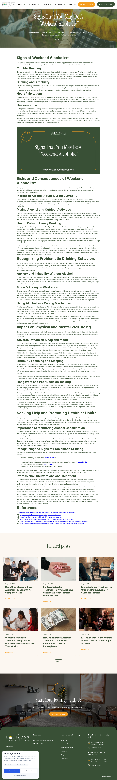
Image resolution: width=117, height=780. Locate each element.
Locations (58, 4)
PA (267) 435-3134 (86, 4)
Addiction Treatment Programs (43, 740)
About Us (64, 740)
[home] (8, 4)
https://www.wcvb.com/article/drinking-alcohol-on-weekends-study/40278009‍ (47, 519)
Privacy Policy (106, 776)
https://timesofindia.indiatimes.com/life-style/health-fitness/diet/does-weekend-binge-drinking (52, 524)
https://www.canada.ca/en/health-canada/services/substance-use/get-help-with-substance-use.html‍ (54, 521)
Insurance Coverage (67, 747)
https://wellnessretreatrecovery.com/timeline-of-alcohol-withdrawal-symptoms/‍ (47, 513)
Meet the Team (65, 744)
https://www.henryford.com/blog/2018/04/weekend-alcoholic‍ (41, 517)
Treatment (32, 4)
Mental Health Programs (41, 744)
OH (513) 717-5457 (106, 4)
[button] (21, 4)
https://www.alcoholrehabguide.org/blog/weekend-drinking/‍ (40, 515)
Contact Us (64, 758)
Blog (62, 755)
